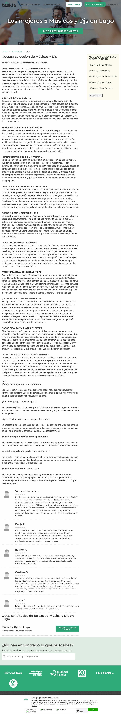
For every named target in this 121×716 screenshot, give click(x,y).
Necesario (32, 710)
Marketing (32, 712)
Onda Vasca (13, 683)
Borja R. (20, 524)
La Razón (104, 673)
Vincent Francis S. (27, 491)
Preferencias (47, 710)
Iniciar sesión (113, 4)
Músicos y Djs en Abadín (100, 65)
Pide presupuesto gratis (60, 31)
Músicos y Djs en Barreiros (101, 88)
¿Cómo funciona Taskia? (29, 4)
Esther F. (21, 549)
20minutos (82, 673)
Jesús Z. (20, 600)
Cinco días (13, 673)
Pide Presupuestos (95, 4)
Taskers (5, 51)
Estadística (62, 710)
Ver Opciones (80, 711)
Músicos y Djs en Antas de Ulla (103, 76)
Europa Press (36, 673)
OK (93, 710)
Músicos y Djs (17, 51)
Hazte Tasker (73, 4)
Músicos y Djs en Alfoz (99, 71)
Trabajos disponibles (51, 4)
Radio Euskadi (59, 673)
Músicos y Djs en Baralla (100, 82)
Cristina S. (21, 572)
